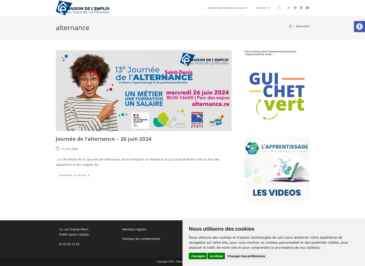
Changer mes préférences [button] (246, 256)
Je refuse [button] (216, 256)
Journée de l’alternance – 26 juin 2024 (104, 138)
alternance (302, 26)
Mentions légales (134, 229)
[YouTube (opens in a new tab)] (307, 7)
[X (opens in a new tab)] (289, 7)
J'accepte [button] (198, 256)
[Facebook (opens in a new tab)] (295, 7)
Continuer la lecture (76, 176)
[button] (359, 26)
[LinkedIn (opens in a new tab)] (301, 7)
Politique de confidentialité (141, 239)
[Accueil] (290, 26)
